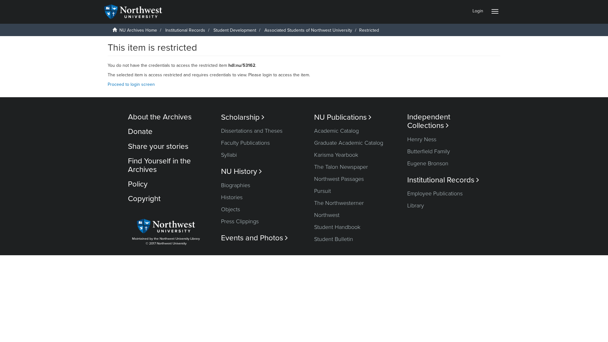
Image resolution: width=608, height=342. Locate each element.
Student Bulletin (333, 239)
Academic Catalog (336, 130)
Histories (232, 197)
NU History (241, 171)
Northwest (326, 215)
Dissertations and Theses (251, 130)
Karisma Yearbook (336, 154)
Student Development (234, 30)
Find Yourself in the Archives (159, 165)
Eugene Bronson (427, 163)
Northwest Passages (339, 178)
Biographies (235, 185)
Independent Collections (428, 121)
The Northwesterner (339, 203)
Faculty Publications (245, 142)
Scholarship (242, 117)
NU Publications (342, 117)
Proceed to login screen (131, 84)
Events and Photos (254, 238)
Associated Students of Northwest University (308, 30)
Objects (230, 209)
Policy (138, 184)
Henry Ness (421, 139)
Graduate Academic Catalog (348, 142)
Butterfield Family (428, 151)
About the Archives (160, 117)
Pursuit (322, 190)
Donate (140, 131)
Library (415, 205)
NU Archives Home (138, 30)
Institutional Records (185, 30)
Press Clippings (240, 221)
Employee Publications (435, 193)
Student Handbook (337, 227)
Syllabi (229, 154)
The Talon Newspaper (341, 166)
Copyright (144, 198)
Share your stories (158, 146)
